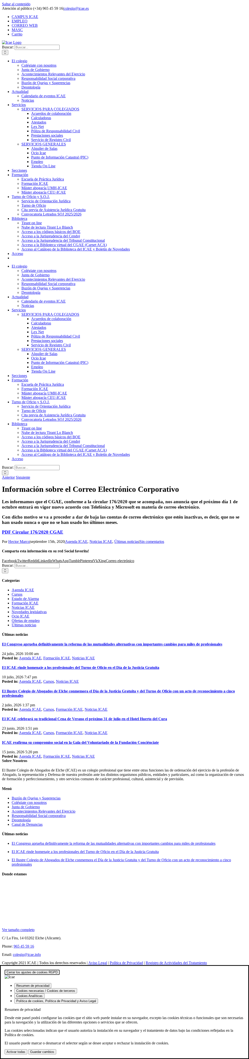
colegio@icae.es (76, 8)
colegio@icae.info (27, 954)
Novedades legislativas (29, 612)
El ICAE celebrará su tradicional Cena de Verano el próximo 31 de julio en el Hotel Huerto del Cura (84, 719)
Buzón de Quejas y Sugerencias (36, 798)
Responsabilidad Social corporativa (39, 816)
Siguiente (23, 477)
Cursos (17, 594)
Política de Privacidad (126, 963)
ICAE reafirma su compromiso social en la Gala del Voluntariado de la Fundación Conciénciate (80, 742)
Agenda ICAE (76, 541)
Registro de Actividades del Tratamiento (176, 963)
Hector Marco (19, 541)
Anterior (8, 477)
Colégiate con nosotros (29, 802)
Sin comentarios (152, 541)
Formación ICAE (25, 603)
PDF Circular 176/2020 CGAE (32, 532)
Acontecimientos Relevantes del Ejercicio (43, 811)
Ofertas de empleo (26, 621)
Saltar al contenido (16, 4)
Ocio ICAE (20, 616)
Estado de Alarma (25, 599)
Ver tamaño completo (18, 930)
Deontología (21, 820)
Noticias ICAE (100, 541)
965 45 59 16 (24, 946)
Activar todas (16, 1052)
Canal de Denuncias (27, 824)
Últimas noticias (126, 541)
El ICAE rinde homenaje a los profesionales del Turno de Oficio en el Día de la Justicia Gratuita (80, 667)
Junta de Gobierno (26, 807)
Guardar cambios (42, 1052)
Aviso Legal (97, 963)
